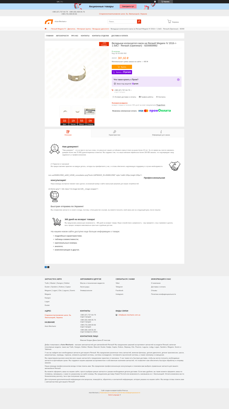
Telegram (119, 287)
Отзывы (154, 290)
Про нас (74, 36)
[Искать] (139, 22)
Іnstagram (119, 294)
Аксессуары (84, 287)
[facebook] (46, 267)
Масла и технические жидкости (92, 283)
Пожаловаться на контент (108, 393)
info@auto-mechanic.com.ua (129, 315)
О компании (156, 283)
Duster (47, 305)
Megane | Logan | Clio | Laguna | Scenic (60, 290)
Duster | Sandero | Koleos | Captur (58, 287)
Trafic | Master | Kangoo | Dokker (57, 283)
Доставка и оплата (119, 36)
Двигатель (71, 29)
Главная (49, 36)
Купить (123, 67)
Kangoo (48, 298)
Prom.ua (125, 390)
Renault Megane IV (58, 29)
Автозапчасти (62, 36)
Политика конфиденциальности (163, 294)
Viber (118, 283)
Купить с (119, 72)
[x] (48, 267)
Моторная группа (84, 29)
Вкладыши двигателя (100, 29)
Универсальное (86, 290)
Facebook (119, 290)
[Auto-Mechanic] (49, 21)
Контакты (85, 36)
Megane (48, 294)
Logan (47, 301)
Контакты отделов (100, 36)
